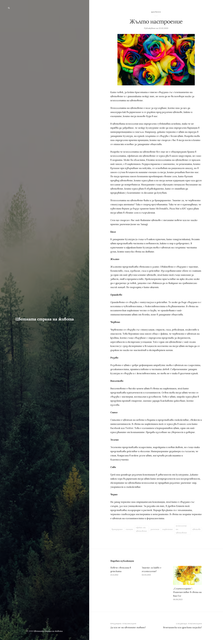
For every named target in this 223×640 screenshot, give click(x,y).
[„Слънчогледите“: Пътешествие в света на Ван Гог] (187, 575)
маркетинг (167, 529)
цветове (196, 529)
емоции (129, 529)
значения (154, 529)
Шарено (156, 12)
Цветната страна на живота (44, 319)
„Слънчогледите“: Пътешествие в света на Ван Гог (187, 592)
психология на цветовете (181, 529)
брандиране (117, 529)
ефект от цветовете (141, 529)
